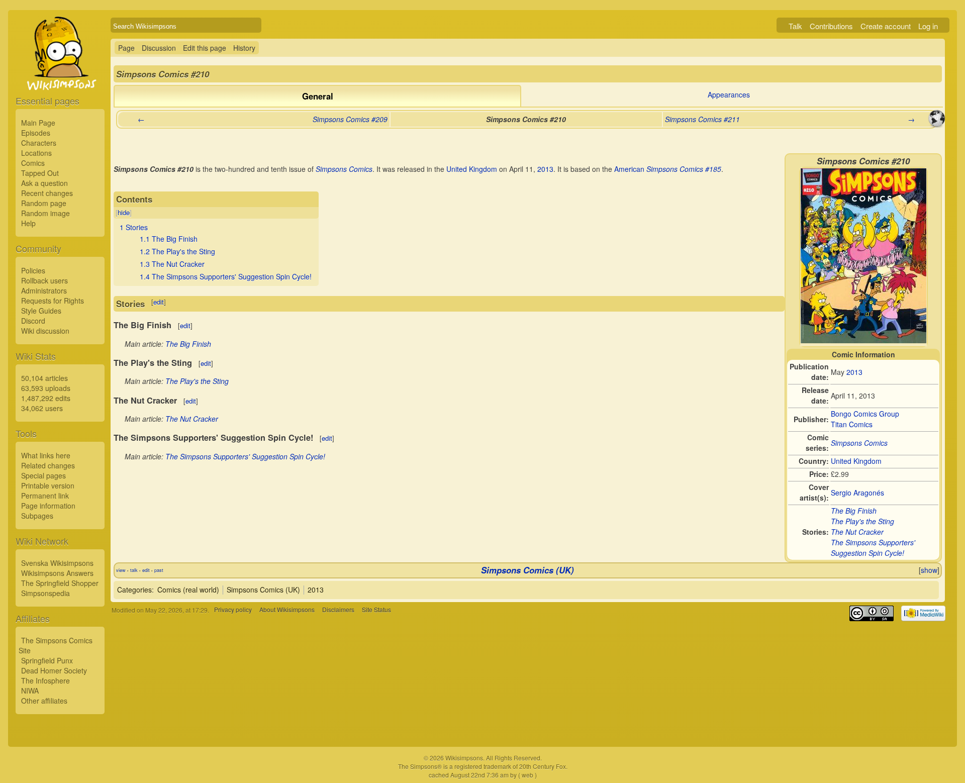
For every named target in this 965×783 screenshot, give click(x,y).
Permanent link (45, 496)
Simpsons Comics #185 (683, 169)
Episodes (35, 133)
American (629, 169)
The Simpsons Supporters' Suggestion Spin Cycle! (873, 547)
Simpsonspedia (45, 593)
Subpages (37, 516)
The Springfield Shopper (60, 583)
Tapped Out (40, 173)
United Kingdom (856, 461)
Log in (928, 26)
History (244, 48)
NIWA (30, 691)
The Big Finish (854, 511)
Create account (885, 26)
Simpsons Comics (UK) (527, 570)
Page (126, 48)
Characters (38, 143)
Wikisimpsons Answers (57, 573)
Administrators (44, 290)
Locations (36, 153)
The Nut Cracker (857, 532)
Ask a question (44, 183)
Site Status (376, 610)
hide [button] (124, 212)
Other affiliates (44, 701)
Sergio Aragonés (857, 492)
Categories (134, 589)
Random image (45, 213)
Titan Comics (852, 424)
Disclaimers (338, 610)
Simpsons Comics (859, 443)
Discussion (159, 48)
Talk (795, 26)
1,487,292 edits (45, 398)
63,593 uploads (45, 388)
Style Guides (41, 311)
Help (28, 223)
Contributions (831, 26)
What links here (45, 455)
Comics (33, 163)
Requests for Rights (52, 301)
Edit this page (204, 48)
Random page (43, 203)
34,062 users (42, 408)
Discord (33, 321)
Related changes (48, 465)
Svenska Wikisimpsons (57, 563)
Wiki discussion (45, 331)
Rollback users (44, 280)
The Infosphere (45, 680)
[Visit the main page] (60, 76)
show (929, 570)
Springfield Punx (47, 660)
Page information (48, 506)
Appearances (729, 94)
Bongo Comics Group (865, 414)
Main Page (38, 123)
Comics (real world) (188, 589)
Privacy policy (233, 610)
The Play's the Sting (862, 521)
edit (158, 302)
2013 (854, 372)
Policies (33, 270)
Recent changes (47, 193)
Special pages (43, 475)
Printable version (47, 485)
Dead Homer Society (54, 670)
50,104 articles (44, 378)
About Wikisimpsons (287, 610)
